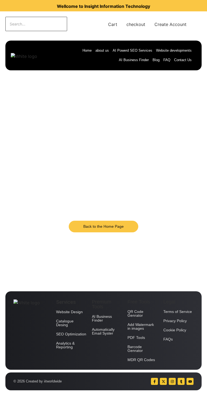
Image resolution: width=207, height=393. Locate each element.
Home (87, 50)
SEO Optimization (71, 334)
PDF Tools (136, 337)
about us (102, 50)
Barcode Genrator (135, 349)
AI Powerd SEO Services (132, 50)
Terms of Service (177, 311)
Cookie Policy (174, 330)
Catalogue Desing (65, 323)
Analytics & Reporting (65, 345)
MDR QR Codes (141, 360)
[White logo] (24, 56)
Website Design (69, 312)
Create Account (170, 24)
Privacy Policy (175, 321)
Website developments (174, 50)
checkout (135, 24)
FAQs (168, 339)
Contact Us (183, 60)
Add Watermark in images (140, 326)
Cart (112, 24)
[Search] (84, 24)
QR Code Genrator (135, 313)
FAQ (166, 60)
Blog (156, 60)
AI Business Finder (134, 60)
